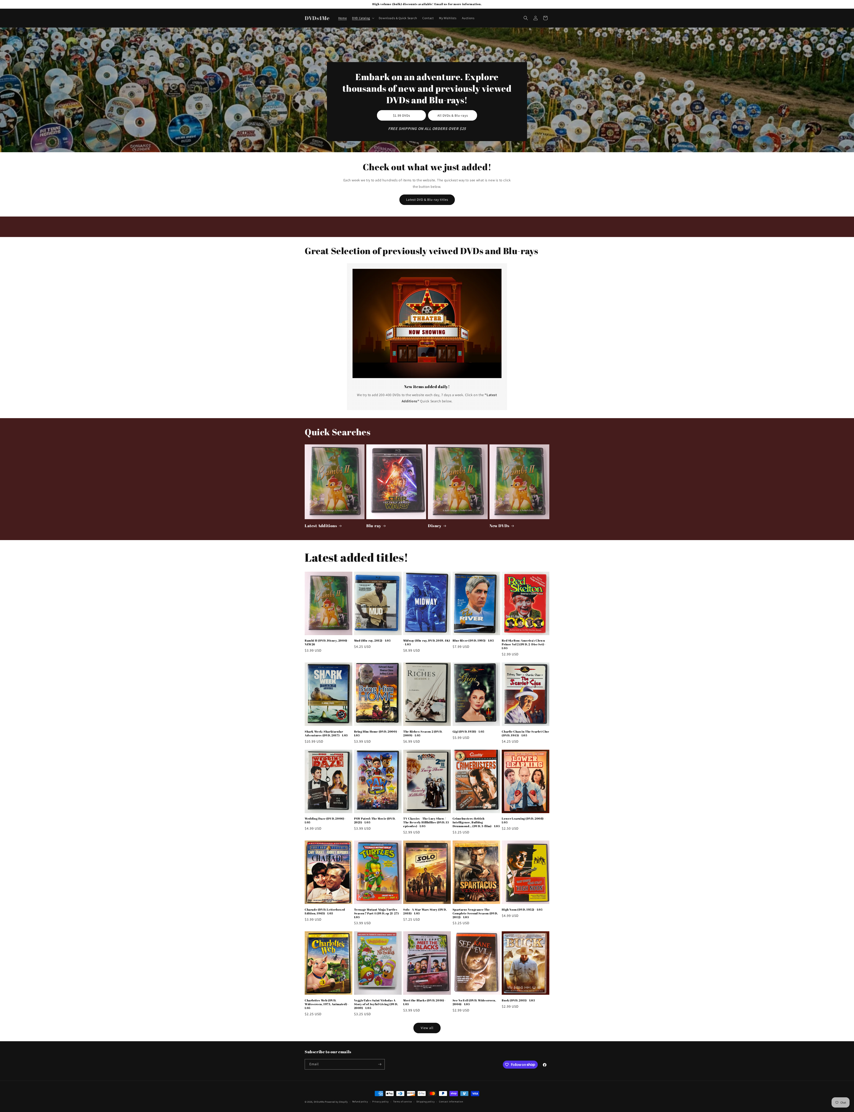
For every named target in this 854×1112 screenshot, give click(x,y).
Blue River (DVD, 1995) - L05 (473, 640)
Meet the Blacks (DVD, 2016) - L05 (424, 1002)
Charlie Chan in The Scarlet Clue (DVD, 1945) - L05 (525, 733)
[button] (362, 18)
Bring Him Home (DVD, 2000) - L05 (376, 733)
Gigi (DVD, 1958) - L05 (468, 731)
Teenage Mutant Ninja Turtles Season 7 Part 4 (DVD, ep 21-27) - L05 (377, 913)
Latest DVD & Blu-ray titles (427, 199)
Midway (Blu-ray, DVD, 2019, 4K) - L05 (426, 642)
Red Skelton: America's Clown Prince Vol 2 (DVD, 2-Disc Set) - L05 (524, 644)
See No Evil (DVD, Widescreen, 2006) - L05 (474, 1002)
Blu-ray (373, 525)
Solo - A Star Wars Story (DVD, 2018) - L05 (425, 911)
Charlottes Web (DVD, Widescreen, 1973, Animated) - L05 (327, 1004)
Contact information (451, 1101)
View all (427, 1028)
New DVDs (499, 525)
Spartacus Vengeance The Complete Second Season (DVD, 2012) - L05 (475, 913)
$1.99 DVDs (401, 115)
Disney (435, 525)
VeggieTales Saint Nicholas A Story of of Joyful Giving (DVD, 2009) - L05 (376, 1004)
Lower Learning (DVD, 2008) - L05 (524, 820)
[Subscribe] (380, 1064)
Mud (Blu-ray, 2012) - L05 (372, 640)
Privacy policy (380, 1101)
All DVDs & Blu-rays (452, 115)
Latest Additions (321, 525)
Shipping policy (425, 1101)
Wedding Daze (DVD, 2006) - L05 (325, 820)
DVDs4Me (319, 1101)
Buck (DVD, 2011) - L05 (518, 1000)
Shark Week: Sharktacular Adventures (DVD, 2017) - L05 (326, 733)
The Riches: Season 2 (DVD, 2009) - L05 (422, 733)
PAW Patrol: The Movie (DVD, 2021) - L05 (374, 820)
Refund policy (360, 1101)
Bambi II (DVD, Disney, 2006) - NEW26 (327, 642)
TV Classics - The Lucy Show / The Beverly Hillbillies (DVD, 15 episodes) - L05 (426, 822)
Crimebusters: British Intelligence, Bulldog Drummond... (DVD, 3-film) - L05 (476, 822)
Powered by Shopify (336, 1101)
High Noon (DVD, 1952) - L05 (522, 909)
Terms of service (402, 1101)
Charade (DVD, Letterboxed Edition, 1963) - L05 (325, 911)
